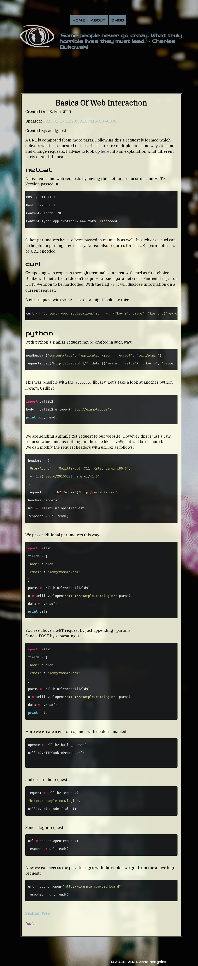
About (98, 20)
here (105, 151)
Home (78, 20)
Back (30, 924)
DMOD (117, 20)
